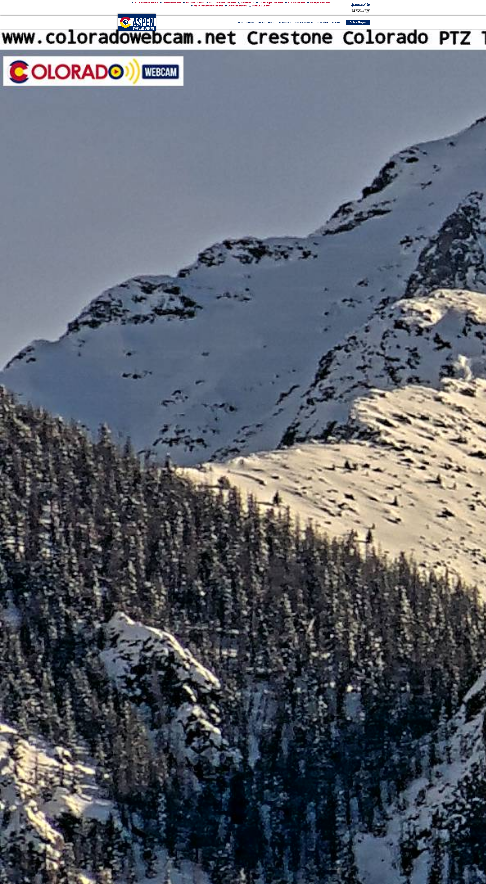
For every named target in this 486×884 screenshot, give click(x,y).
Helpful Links (322, 22)
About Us (250, 22)
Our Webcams (284, 22)
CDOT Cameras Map (304, 22)
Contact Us (336, 22)
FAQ (270, 22)
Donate (261, 22)
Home (240, 22)
